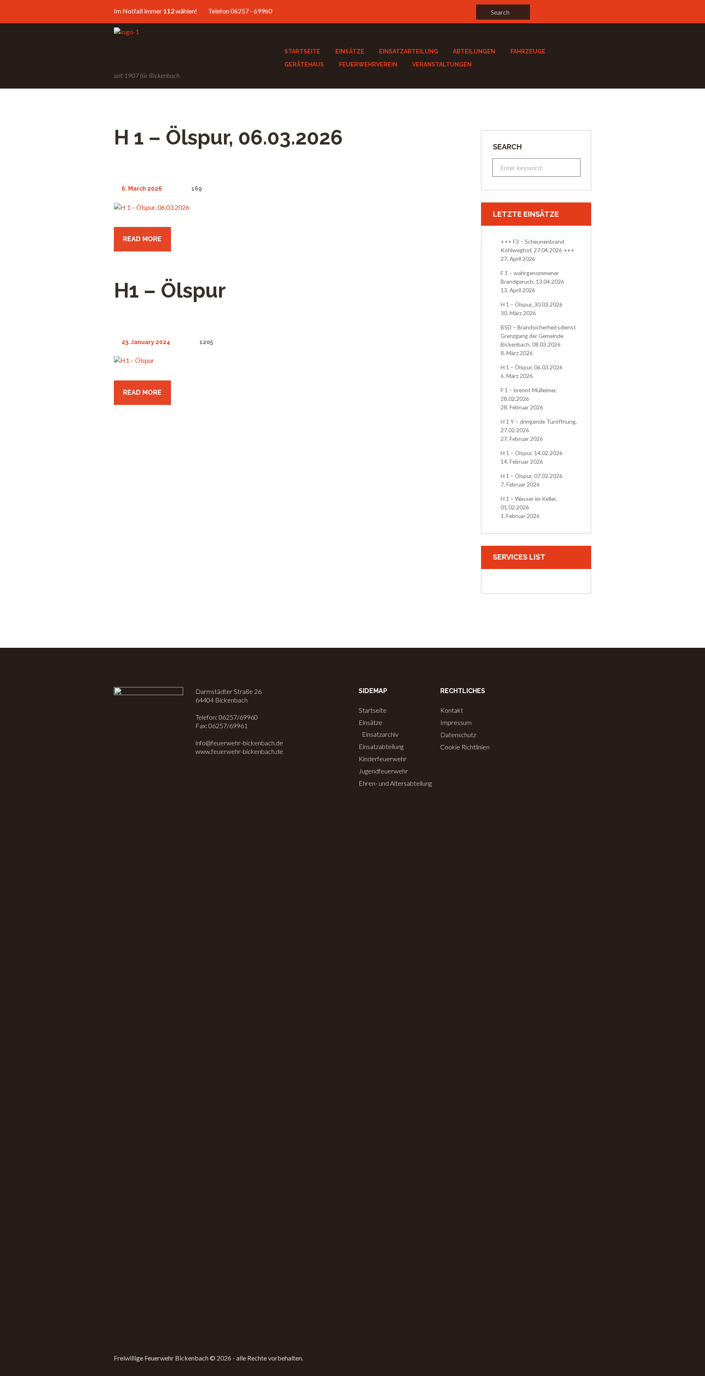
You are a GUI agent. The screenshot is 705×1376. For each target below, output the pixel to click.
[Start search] (482, 12)
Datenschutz (458, 734)
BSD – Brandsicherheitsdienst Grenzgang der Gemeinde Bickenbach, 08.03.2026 (538, 336)
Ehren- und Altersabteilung (395, 783)
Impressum (456, 722)
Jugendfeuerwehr (383, 771)
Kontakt (451, 710)
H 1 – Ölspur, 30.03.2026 (532, 304)
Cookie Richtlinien (465, 747)
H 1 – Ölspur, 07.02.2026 (532, 475)
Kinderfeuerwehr (383, 758)
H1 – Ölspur (170, 290)
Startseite (373, 710)
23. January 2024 (146, 342)
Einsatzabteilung (381, 746)
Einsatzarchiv (380, 734)
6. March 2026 (142, 188)
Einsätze (370, 722)
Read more (142, 239)
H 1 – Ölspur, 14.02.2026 (532, 452)
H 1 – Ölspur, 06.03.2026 (228, 137)
